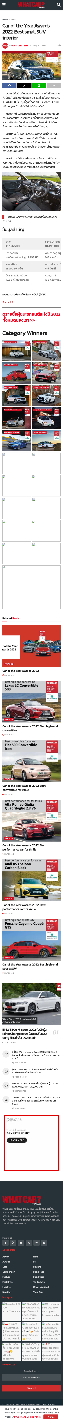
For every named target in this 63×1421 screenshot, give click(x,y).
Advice (5, 1256)
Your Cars (38, 1292)
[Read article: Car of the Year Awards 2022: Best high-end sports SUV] (31, 940)
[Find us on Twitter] (13, 1243)
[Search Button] (59, 5)
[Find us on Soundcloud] (36, 1243)
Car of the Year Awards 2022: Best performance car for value (24, 907)
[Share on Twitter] (24, 85)
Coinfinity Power (48, 1404)
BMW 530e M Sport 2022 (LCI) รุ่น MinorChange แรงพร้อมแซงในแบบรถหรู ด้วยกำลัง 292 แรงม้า (24, 1033)
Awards (14, 19)
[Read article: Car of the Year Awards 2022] (31, 646)
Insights (6, 1287)
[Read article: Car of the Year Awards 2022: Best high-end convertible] (31, 701)
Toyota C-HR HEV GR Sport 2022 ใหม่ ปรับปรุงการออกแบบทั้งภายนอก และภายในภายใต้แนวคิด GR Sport (36, 1101)
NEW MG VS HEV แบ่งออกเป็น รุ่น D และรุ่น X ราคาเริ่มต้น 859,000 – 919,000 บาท (35, 1085)
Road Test (38, 1272)
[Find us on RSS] (44, 1243)
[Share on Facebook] (9, 85)
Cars (4, 1267)
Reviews (37, 1267)
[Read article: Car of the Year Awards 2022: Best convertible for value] (31, 761)
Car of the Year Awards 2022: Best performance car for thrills (24, 847)
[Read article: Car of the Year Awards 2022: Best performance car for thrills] (31, 821)
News (35, 1256)
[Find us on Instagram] (29, 1243)
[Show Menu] (3, 5)
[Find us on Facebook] (5, 1243)
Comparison (8, 1272)
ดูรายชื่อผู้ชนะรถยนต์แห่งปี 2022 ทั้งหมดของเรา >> (31, 317)
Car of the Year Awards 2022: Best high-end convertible (30, 728)
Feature (6, 1277)
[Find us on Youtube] (21, 1243)
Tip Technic (39, 1282)
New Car (6, 1292)
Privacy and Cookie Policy (27, 1417)
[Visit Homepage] (31, 5)
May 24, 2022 (9, 675)
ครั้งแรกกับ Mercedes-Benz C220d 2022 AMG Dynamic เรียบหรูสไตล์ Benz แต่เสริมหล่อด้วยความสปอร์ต (35, 1055)
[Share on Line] (39, 85)
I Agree (51, 1416)
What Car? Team (20, 45)
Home (5, 19)
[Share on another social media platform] (54, 85)
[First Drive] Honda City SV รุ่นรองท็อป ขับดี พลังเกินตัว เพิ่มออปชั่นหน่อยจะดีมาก (35, 1071)
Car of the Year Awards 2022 (20, 671)
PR (34, 1261)
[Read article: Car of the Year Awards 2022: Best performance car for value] (31, 880)
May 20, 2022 (39, 45)
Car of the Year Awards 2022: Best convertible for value (24, 787)
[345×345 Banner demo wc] (31, 1143)
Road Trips (38, 1277)
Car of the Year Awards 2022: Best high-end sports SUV (30, 966)
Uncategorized (41, 1287)
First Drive (7, 1282)
